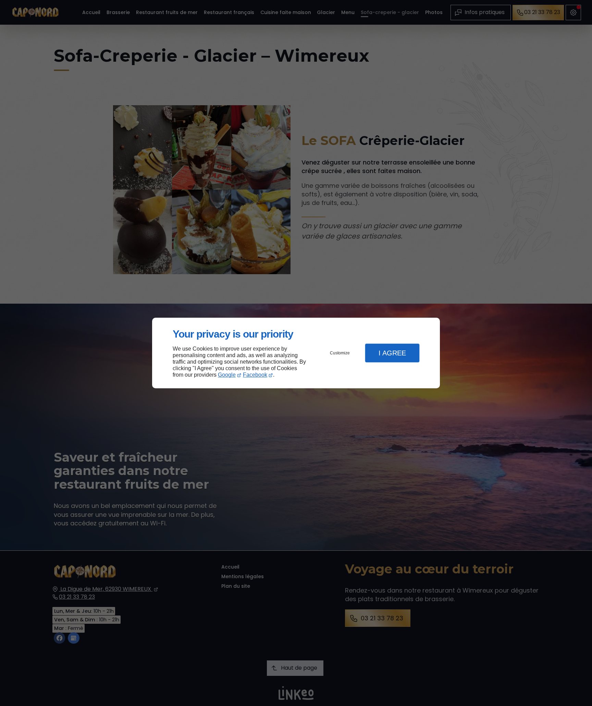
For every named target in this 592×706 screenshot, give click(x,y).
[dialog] (296, 353)
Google (227, 375)
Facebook (255, 375)
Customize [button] (340, 353)
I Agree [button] (392, 353)
